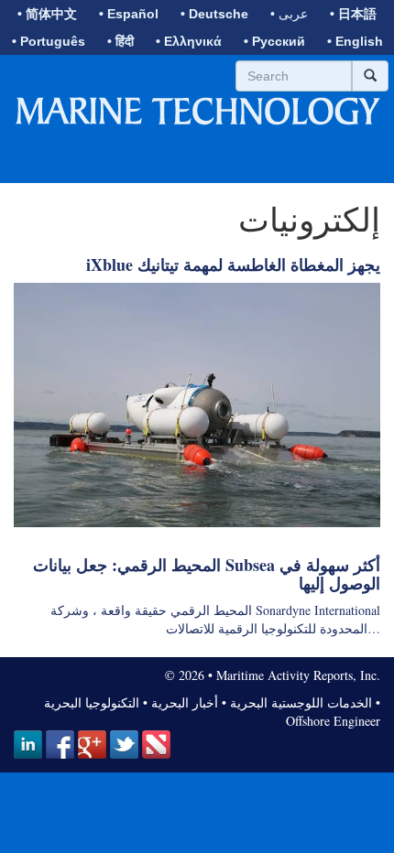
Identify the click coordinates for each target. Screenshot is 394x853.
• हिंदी (120, 41)
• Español (129, 13)
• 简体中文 (47, 13)
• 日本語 (353, 13)
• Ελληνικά (189, 41)
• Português (48, 41)
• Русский (274, 41)
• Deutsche (214, 13)
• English (355, 41)
